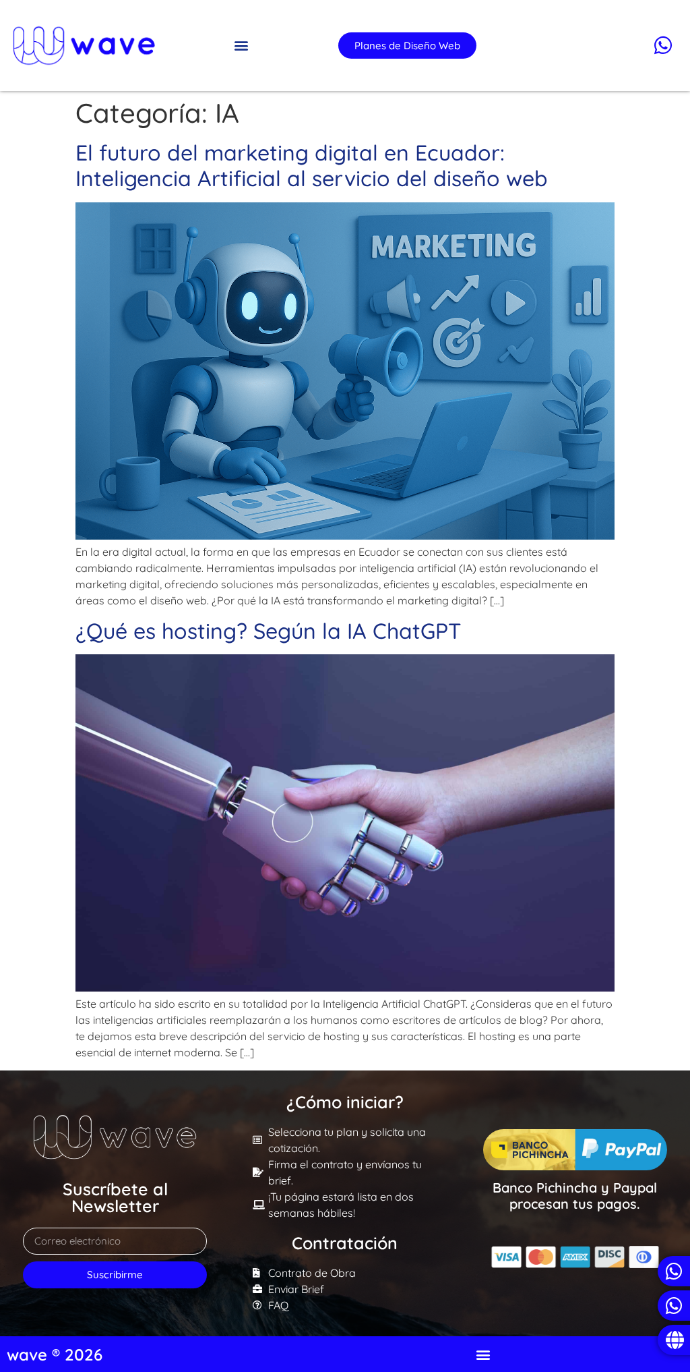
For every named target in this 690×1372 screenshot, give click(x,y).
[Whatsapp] (663, 45)
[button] (241, 45)
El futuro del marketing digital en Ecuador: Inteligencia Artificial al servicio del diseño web (311, 165)
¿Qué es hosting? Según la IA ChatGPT (268, 630)
